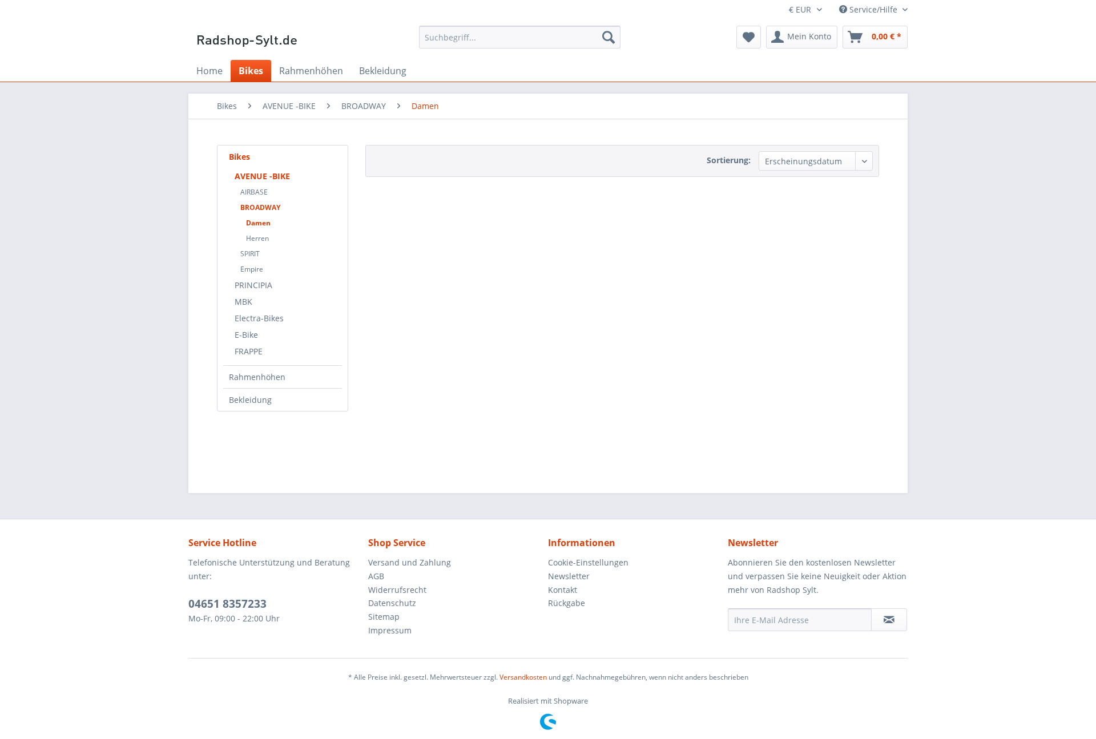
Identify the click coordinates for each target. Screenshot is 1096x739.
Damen (258, 223)
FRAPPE (249, 351)
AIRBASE (254, 192)
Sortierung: (729, 160)
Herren (257, 238)
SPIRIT (250, 254)
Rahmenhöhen (257, 376)
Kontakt (562, 589)
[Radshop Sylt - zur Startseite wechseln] (247, 40)
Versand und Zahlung (409, 562)
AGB (376, 576)
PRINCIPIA (253, 285)
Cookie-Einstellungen (588, 562)
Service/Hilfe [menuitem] (873, 9)
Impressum (390, 630)
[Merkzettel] (748, 37)
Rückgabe (566, 602)
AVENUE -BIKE (262, 176)
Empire (251, 269)
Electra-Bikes (259, 318)
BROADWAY (260, 207)
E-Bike (246, 334)
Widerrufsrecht (397, 589)
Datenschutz (392, 602)
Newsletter (569, 576)
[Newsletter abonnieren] (889, 619)
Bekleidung (250, 399)
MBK (243, 301)
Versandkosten (523, 677)
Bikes (239, 156)
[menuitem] (519, 37)
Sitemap (384, 616)
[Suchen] (608, 37)
